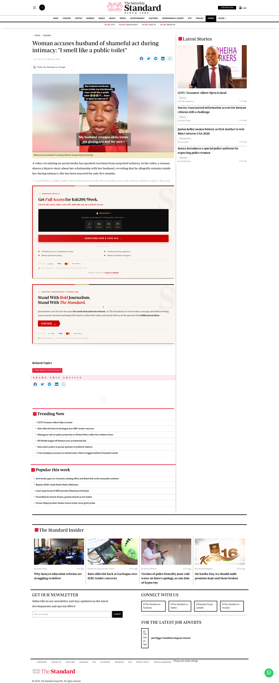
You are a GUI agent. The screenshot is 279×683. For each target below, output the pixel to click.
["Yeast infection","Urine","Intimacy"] (47, 370)
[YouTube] (233, 606)
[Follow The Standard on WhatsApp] (268, 672)
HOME (55, 18)
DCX (94, 662)
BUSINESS (90, 18)
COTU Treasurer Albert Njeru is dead (202, 92)
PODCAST (199, 18)
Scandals (47, 35)
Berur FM (169, 25)
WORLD (102, 18)
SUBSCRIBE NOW (227, 8)
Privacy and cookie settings (186, 661)
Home (37, 35)
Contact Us (56, 662)
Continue (48, 323)
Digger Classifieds (164, 638)
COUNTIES (67, 18)
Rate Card (70, 662)
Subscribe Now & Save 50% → (103, 238)
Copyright (119, 662)
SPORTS (123, 18)
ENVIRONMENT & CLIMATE (173, 18)
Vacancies (83, 662)
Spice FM (150, 25)
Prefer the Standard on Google (51, 67)
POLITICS (78, 18)
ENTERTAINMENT (137, 18)
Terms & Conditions (162, 662)
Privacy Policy (142, 662)
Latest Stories (197, 38)
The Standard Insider (61, 530)
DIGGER (221, 18)
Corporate (42, 662)
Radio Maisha (129, 25)
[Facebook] (155, 606)
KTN (190, 18)
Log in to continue (112, 272)
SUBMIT (117, 614)
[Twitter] (181, 606)
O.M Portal (105, 662)
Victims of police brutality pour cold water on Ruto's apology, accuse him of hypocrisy (165, 578)
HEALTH (112, 18)
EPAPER (211, 18)
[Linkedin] (207, 606)
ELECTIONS (153, 18)
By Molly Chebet (40, 59)
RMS (130, 662)
